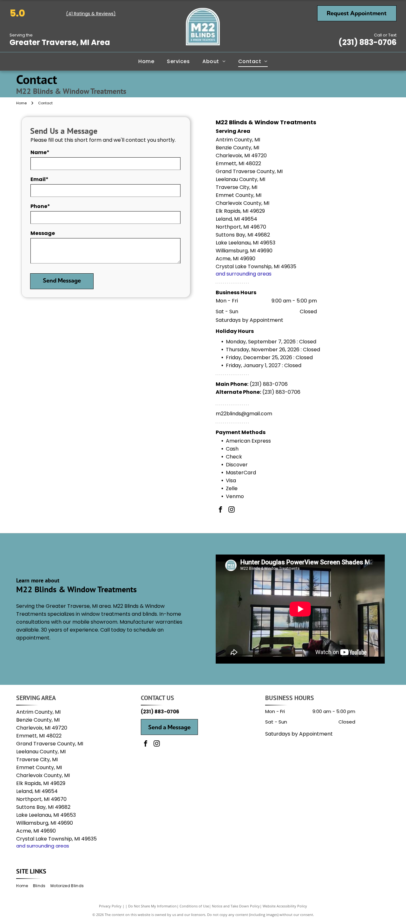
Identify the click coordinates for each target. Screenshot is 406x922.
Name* (39, 152)
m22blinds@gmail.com (244, 413)
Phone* (40, 206)
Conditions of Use (194, 906)
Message (42, 233)
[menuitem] (146, 61)
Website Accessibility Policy (285, 906)
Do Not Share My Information (152, 906)
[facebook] (220, 510)
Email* (39, 179)
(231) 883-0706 (367, 42)
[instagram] (231, 510)
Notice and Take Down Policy (236, 906)
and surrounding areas (244, 273)
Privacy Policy (110, 906)
